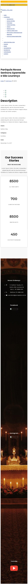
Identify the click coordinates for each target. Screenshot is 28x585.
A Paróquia (7, 17)
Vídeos (8, 26)
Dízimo (5, 46)
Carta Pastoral (11, 24)
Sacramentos (7, 48)
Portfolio (9, 81)
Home (5, 15)
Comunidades (7, 52)
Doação (6, 44)
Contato (6, 53)
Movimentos (7, 50)
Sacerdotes (10, 19)
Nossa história (11, 21)
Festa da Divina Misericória (14, 36)
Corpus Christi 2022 (12, 30)
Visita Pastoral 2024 (9, 42)
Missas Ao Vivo (11, 28)
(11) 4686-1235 (10, 5)
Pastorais (9, 23)
